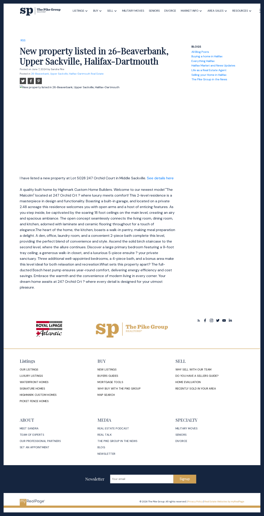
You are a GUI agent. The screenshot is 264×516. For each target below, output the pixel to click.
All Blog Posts (200, 52)
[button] (198, 320)
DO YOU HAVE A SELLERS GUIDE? (197, 376)
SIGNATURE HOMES (32, 388)
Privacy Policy (195, 501)
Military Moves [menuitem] (133, 11)
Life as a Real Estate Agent (208, 70)
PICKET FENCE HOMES (34, 401)
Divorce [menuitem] (170, 11)
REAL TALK (105, 435)
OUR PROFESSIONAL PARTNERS (40, 441)
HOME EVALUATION (188, 382)
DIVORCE (181, 441)
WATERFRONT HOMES (34, 382)
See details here (160, 178)
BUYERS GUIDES (108, 376)
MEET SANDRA (29, 428)
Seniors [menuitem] (154, 11)
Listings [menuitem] (78, 11)
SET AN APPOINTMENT (34, 447)
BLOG (101, 447)
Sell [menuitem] (110, 11)
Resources (240, 11)
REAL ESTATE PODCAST (113, 428)
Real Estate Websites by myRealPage (224, 501)
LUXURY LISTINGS (31, 376)
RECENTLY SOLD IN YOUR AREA (195, 388)
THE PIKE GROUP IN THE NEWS (117, 441)
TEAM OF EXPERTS (32, 435)
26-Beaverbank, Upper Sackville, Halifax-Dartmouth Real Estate (67, 73)
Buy (95, 11)
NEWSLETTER (106, 454)
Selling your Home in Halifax (208, 75)
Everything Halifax (203, 61)
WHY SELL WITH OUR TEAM (193, 369)
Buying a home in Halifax (207, 56)
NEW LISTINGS (107, 369)
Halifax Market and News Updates (213, 65)
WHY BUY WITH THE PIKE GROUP (119, 388)
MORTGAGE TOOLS (110, 382)
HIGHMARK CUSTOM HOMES (38, 395)
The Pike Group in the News (209, 79)
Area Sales (215, 11)
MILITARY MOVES (186, 428)
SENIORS (181, 435)
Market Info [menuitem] (189, 11)
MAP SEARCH (106, 395)
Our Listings (29, 369)
